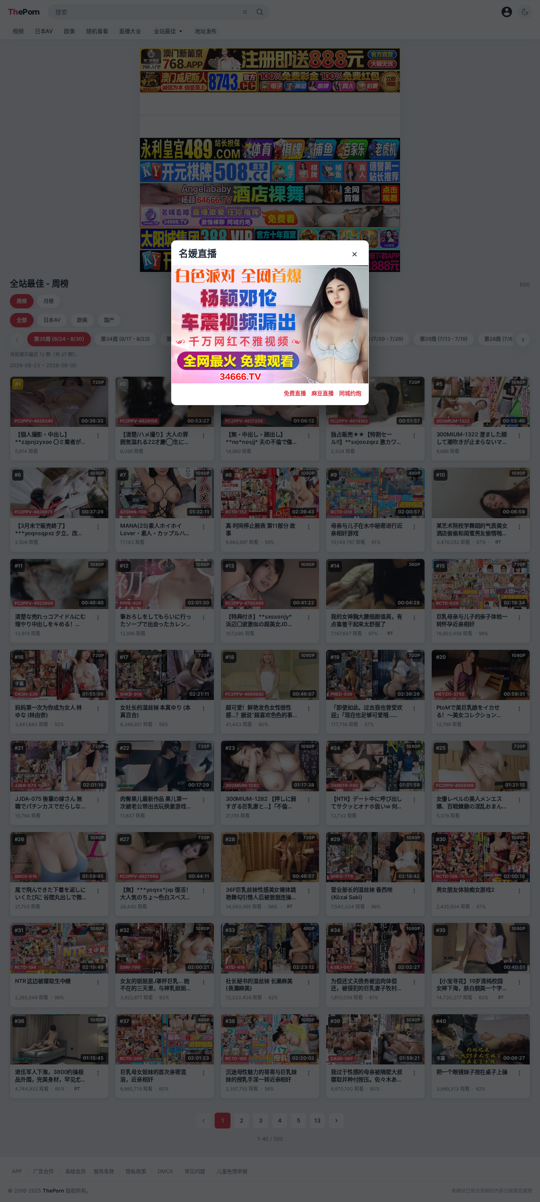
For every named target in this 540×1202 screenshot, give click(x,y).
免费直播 (295, 393)
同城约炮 (350, 393)
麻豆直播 (323, 393)
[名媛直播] (270, 601)
